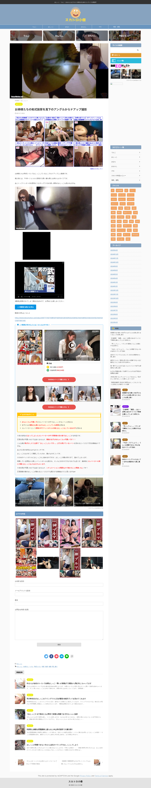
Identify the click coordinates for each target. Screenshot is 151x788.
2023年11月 (114, 294)
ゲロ (100, 27)
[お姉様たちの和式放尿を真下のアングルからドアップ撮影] (62, 656)
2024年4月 (114, 278)
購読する (117, 55)
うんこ (34, 27)
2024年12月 (114, 254)
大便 (135, 212)
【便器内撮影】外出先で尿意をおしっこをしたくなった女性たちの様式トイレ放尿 (125, 383)
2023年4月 (114, 322)
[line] (67, 656)
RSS (116, 328)
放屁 (113, 226)
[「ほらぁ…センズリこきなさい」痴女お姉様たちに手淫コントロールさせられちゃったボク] (70, 547)
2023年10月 (114, 298)
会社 (134, 208)
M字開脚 (119, 190)
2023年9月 (114, 302)
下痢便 (127, 208)
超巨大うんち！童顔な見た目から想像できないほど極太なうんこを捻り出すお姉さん (125, 361)
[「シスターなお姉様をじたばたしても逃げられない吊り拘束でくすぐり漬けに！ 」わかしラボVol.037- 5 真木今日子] (48, 577)
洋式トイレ (127, 226)
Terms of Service (101, 776)
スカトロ (130, 204)
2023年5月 (114, 318)
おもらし (83, 27)
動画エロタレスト (96, 169)
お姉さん (26, 666)
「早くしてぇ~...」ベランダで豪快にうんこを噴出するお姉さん (125, 344)
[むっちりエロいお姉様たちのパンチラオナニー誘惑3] (26, 577)
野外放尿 (135, 234)
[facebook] (51, 656)
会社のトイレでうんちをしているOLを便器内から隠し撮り (125, 355)
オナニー (114, 204)
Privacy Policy (85, 776)
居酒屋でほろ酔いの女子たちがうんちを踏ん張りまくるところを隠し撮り (125, 333)
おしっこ (51, 27)
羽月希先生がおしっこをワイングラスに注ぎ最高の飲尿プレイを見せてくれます (56, 699)
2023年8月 (114, 306)
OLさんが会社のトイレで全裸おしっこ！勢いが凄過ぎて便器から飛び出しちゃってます (59, 683)
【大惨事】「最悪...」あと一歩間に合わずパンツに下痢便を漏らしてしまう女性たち (125, 339)
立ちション (121, 230)
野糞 (113, 239)
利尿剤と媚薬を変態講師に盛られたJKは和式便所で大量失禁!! (50, 729)
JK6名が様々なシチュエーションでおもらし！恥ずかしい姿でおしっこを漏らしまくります (125, 378)
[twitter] (46, 656)
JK (112, 190)
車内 (119, 234)
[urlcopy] (72, 656)
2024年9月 (114, 266)
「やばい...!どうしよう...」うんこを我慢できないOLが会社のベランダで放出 (125, 350)
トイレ (31, 666)
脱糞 (113, 234)
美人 (129, 230)
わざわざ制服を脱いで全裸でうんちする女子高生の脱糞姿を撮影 (125, 372)
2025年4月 (114, 250)
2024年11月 (114, 258)
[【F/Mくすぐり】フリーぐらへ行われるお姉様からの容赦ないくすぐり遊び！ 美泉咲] (92, 577)
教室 (119, 226)
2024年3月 (114, 282)
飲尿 (128, 239)
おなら (67, 27)
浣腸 (135, 226)
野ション (126, 234)
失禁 (113, 217)
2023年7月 (114, 310)
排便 (119, 221)
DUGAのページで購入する (57, 379)
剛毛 (119, 212)
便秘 (113, 212)
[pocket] (56, 656)
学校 (128, 217)
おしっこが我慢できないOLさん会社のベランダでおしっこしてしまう (52, 745)
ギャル (123, 204)
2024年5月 (114, 274)
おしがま (122, 195)
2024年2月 (114, 286)
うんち (114, 195)
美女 (135, 230)
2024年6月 (114, 270)
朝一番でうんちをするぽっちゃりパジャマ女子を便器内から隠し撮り (125, 367)
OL (126, 190)
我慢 (113, 221)
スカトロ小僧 (75, 781)
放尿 (46, 666)
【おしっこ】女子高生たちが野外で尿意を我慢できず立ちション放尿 (52, 714)
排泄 (131, 221)
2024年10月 (114, 262)
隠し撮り (55, 666)
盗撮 (50, 666)
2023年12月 (114, 290)
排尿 (43, 666)
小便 (134, 217)
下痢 (120, 208)
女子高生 (120, 217)
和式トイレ (37, 666)
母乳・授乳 (116, 27)
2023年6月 (114, 314)
